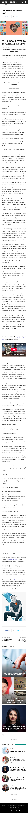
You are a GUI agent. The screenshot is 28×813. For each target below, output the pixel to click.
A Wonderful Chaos (12, 559)
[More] (22, 16)
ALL (6, 4)
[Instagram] (11, 810)
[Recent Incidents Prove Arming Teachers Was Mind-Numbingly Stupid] (5, 788)
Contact (16, 807)
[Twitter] (17, 810)
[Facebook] (9, 810)
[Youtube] (19, 810)
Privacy (24, 805)
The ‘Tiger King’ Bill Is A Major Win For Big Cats (20, 640)
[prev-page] (3, 735)
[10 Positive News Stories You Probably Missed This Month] (14, 690)
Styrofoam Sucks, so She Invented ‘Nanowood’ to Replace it (17, 779)
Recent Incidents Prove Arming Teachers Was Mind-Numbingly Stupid (18, 788)
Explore (14, 671)
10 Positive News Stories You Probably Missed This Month (14, 701)
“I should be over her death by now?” (7, 640)
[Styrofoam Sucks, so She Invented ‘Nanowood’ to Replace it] (5, 778)
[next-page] (5, 735)
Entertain (14, 698)
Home (3, 4)
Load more (13, 794)
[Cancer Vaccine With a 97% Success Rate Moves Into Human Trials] (14, 663)
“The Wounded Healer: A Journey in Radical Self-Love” (14, 338)
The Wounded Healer (18, 579)
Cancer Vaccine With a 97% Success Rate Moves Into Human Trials (14, 673)
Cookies (11, 807)
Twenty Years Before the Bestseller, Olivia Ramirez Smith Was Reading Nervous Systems (14, 728)
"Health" (13, 724)
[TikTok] (14, 810)
